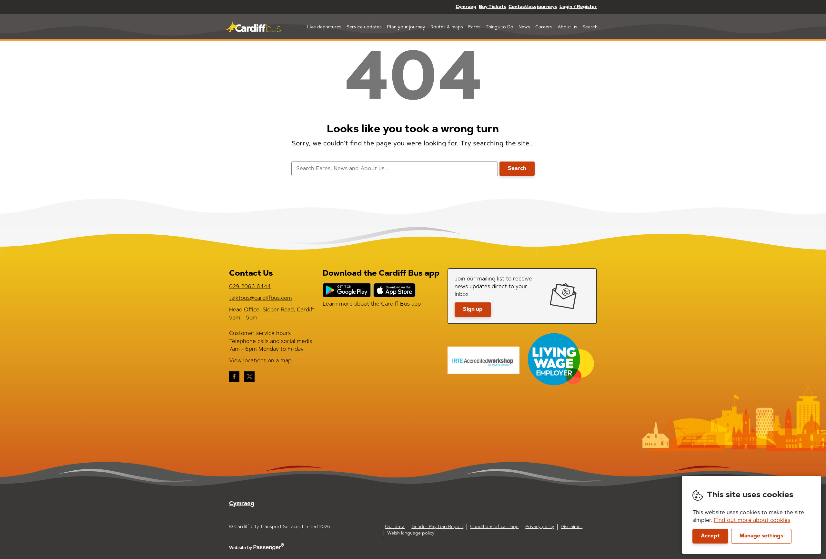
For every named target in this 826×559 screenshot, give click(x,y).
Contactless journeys (533, 7)
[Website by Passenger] (256, 549)
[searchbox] (394, 169)
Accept (710, 536)
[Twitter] (249, 376)
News (524, 27)
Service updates (364, 27)
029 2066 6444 (250, 286)
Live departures (324, 27)
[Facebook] (234, 376)
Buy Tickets (492, 7)
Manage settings (761, 536)
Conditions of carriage (494, 527)
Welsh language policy (410, 533)
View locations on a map (260, 361)
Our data (395, 527)
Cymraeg (466, 7)
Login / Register (578, 7)
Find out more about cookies (752, 520)
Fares (474, 27)
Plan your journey (406, 27)
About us (567, 27)
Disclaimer (571, 527)
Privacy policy (539, 527)
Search (590, 27)
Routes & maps (446, 27)
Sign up (473, 309)
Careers (543, 27)
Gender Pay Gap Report (437, 527)
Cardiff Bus (253, 27)
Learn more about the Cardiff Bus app (372, 304)
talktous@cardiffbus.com (260, 298)
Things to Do (499, 27)
